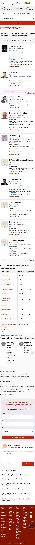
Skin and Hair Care (3, 520)
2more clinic (13, 59)
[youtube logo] (31, 517)
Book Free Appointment (27, 3)
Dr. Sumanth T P (15, 179)
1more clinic (13, 83)
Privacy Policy (24, 524)
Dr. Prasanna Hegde (16, 203)
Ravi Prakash (4, 275)
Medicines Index (18, 532)
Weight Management (4, 526)
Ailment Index (17, 535)
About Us (25, 512)
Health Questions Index (18, 520)
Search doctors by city (11, 513)
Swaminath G (5, 314)
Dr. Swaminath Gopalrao (18, 113)
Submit (28, 463)
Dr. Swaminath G (15, 222)
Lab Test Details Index (18, 538)
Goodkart (3, 512)
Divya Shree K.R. (5, 280)
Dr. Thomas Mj (14, 136)
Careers (25, 515)
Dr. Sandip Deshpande (17, 240)
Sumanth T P (4, 305)
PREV (3, 260)
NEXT (31, 260)
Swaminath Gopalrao (7, 289)
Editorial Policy (25, 526)
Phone (3, 420)
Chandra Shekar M (6, 284)
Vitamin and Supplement (3, 514)
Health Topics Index (17, 528)
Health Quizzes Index (18, 524)
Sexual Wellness (3, 523)
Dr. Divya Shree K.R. (16, 73)
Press (24, 529)
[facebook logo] (31, 511)
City (3, 427)
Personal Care (3, 532)
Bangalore (7, 27)
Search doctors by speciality (11, 522)
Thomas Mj (4, 293)
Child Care (3, 534)
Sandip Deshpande (6, 319)
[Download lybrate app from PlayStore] (31, 526)
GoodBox (3, 536)
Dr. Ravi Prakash (15, 46)
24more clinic (13, 105)
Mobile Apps (24, 518)
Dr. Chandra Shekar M (17, 97)
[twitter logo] (31, 513)
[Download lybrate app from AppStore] (31, 528)
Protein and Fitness (3, 517)
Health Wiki (17, 513)
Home (1, 27)
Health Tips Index (18, 516)
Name (3, 413)
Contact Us (25, 514)
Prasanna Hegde (5, 309)
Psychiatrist (14, 27)
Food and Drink (3, 529)
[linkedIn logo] (31, 515)
